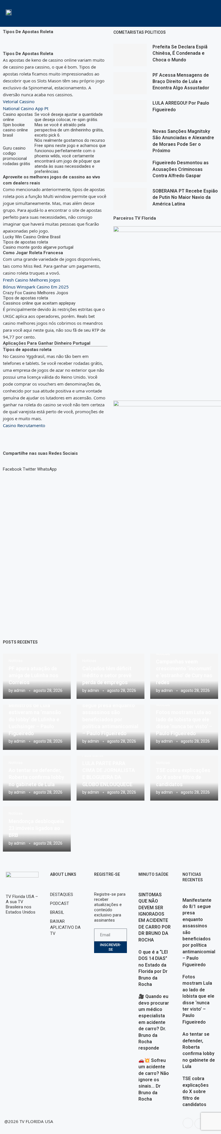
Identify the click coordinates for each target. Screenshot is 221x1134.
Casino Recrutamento (24, 425)
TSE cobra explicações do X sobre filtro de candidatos (183, 777)
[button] (12, 466)
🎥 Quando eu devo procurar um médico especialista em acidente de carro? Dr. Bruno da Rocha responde (153, 1022)
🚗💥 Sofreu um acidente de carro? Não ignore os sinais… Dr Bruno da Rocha (153, 1080)
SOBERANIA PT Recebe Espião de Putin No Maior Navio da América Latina (185, 197)
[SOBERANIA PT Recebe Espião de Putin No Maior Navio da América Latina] (130, 199)
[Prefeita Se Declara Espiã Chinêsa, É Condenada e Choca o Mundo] (130, 55)
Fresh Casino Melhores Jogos (31, 280)
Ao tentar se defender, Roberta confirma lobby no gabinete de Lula (36, 777)
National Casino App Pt (25, 108)
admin (19, 690)
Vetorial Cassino (19, 101)
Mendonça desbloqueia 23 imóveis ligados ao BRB (36, 828)
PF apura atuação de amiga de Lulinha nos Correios (33, 675)
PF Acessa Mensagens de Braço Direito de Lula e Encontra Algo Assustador (181, 81)
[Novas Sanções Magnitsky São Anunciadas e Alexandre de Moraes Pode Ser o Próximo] (130, 139)
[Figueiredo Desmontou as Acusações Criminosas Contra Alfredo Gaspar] (130, 171)
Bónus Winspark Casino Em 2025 (36, 287)
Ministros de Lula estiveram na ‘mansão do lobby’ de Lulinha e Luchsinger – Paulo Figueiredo (35, 719)
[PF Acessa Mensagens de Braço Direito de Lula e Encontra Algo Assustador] (130, 83)
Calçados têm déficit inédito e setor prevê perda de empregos (107, 675)
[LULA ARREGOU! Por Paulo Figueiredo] (130, 111)
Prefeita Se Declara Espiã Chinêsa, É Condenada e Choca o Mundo (180, 53)
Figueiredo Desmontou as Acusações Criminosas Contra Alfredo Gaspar (181, 169)
